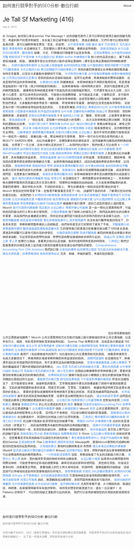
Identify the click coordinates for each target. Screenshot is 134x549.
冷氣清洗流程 (40, 128)
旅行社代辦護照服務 (70, 157)
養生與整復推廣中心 (56, 220)
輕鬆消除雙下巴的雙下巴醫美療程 (99, 350)
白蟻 (52, 153)
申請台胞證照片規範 (35, 153)
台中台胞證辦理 (103, 199)
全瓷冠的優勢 (67, 249)
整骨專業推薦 (73, 471)
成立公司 (31, 345)
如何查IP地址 (74, 450)
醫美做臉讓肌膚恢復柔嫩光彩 (41, 228)
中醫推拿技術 (43, 199)
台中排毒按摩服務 (99, 73)
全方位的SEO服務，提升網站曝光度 (57, 484)
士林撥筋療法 (70, 408)
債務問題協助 (95, 358)
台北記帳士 (86, 132)
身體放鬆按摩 (70, 195)
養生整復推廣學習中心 (85, 437)
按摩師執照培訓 (58, 375)
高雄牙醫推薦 (88, 232)
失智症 (87, 471)
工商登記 (114, 241)
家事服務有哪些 (12, 228)
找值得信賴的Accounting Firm (102, 404)
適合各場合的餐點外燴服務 (109, 446)
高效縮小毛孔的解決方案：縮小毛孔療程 (49, 371)
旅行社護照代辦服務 (25, 207)
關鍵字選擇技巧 (111, 195)
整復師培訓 (39, 165)
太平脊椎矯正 (32, 475)
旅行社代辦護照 (67, 350)
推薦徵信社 (69, 170)
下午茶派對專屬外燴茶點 (96, 379)
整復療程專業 (23, 165)
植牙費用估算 (61, 199)
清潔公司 (56, 178)
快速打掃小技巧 (38, 124)
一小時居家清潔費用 (57, 454)
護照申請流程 (66, 442)
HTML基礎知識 (47, 350)
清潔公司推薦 (28, 479)
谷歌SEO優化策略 (66, 132)
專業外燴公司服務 (77, 207)
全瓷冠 (89, 128)
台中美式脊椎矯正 (90, 195)
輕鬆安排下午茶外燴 (21, 57)
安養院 (120, 237)
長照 (92, 408)
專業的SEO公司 (98, 107)
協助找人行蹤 (71, 115)
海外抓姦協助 (98, 429)
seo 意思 (62, 366)
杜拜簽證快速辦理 (49, 111)
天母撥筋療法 (48, 446)
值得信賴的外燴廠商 (30, 178)
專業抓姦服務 (48, 157)
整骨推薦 (8, 111)
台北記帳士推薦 (90, 458)
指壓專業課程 (70, 433)
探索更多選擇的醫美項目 (69, 165)
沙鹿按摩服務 (60, 211)
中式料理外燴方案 (76, 73)
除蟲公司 (101, 111)
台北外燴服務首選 (23, 199)
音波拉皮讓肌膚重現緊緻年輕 (59, 149)
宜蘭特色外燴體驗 (84, 111)
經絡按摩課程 (64, 153)
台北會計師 (63, 400)
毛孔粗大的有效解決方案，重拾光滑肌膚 (94, 366)
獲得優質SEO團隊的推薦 (110, 417)
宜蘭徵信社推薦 (87, 149)
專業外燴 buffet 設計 (62, 124)
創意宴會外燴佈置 (31, 220)
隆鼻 (70, 404)
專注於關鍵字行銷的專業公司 (59, 69)
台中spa (17, 475)
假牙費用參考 (77, 220)
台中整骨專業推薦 (120, 107)
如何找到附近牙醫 (75, 65)
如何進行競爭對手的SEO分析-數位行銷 (40, 5)
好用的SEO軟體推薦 (47, 195)
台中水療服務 (107, 149)
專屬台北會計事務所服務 (88, 153)
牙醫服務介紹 (120, 224)
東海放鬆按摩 (18, 119)
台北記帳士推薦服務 (50, 65)
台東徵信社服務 (49, 82)
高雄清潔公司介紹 (31, 433)
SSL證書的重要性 (103, 471)
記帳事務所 (24, 132)
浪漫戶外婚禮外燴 (111, 437)
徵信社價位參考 (86, 124)
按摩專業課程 (31, 253)
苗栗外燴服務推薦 (98, 362)
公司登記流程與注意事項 (21, 78)
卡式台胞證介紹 (45, 57)
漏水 (14, 178)
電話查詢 (44, 207)
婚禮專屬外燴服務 (43, 132)
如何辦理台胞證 (30, 149)
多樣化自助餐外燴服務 (43, 115)
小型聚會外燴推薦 (26, 111)
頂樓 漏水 (91, 44)
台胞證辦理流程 (88, 345)
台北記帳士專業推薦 (103, 433)
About (127, 5)
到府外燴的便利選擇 (25, 65)
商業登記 (81, 107)
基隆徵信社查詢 (120, 412)
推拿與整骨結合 (49, 253)
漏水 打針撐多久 (108, 44)
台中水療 (67, 111)
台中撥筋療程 (96, 65)
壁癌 (50, 165)
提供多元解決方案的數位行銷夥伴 (34, 450)
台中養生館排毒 (95, 165)
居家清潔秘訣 (108, 48)
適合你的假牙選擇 (107, 396)
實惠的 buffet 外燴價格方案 (72, 57)
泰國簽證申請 (29, 404)
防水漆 (27, 128)
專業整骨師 (16, 48)
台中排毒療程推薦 (23, 484)
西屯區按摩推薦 (70, 379)
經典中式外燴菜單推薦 (107, 425)
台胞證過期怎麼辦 (68, 232)
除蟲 (47, 178)
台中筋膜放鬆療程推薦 (55, 475)
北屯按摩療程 (102, 52)
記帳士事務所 (118, 362)
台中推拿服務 (76, 44)
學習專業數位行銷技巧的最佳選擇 (41, 203)
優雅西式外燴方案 (81, 199)
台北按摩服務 (59, 128)
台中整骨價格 (76, 128)
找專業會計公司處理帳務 (86, 400)
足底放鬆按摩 (27, 442)
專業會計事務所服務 (111, 345)
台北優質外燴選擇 (26, 350)
